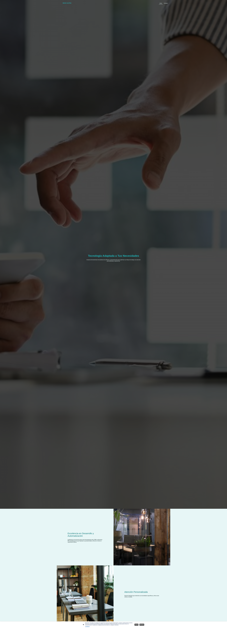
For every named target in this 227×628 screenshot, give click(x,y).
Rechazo (142, 624)
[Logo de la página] (67, 4)
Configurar (87, 626)
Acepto (136, 624)
